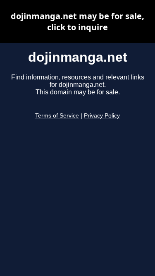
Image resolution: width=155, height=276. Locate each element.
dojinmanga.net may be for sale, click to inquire (77, 21)
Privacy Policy (102, 116)
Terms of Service (57, 116)
